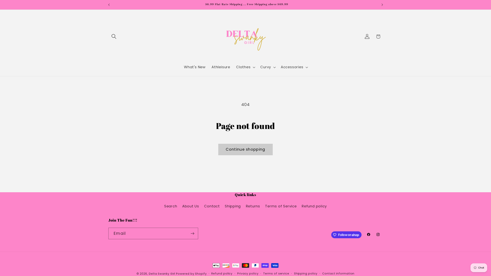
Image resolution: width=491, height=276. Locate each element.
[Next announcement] (382, 4)
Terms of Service (281, 206)
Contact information (338, 273)
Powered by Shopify (191, 274)
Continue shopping (245, 149)
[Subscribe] (192, 233)
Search (170, 206)
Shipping (233, 206)
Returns (253, 206)
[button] (113, 36)
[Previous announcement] (109, 4)
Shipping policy (306, 273)
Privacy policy (248, 273)
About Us (190, 206)
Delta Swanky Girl (162, 274)
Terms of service (276, 273)
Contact (212, 206)
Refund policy (314, 206)
